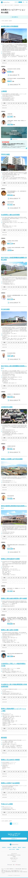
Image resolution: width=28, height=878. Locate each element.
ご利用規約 (14, 856)
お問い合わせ (14, 861)
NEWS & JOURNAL (12, 849)
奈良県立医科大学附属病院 (9, 26)
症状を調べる (9, 847)
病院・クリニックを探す (9, 5)
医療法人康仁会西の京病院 (9, 630)
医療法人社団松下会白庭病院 (10, 783)
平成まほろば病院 (7, 804)
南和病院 (4, 737)
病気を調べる (4, 847)
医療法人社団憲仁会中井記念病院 (12, 459)
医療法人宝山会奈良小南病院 (10, 759)
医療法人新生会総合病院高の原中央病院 (14, 598)
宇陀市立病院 (5, 154)
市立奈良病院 (5, 309)
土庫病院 (4, 91)
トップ (2, 5)
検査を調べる (15, 847)
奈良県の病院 (16, 5)
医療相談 (17, 849)
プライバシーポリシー (14, 859)
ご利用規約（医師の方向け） (14, 858)
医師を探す (24, 847)
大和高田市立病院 (7, 407)
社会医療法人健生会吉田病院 (10, 215)
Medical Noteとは (14, 853)
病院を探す (19, 847)
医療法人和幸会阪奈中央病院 (10, 559)
